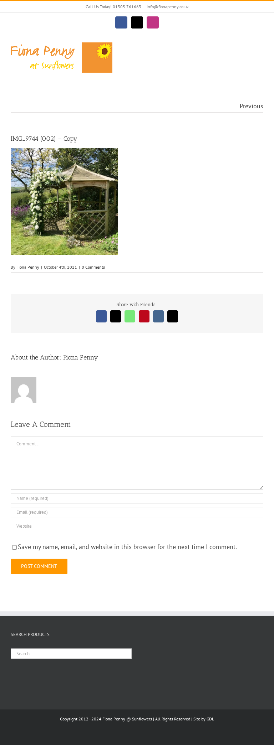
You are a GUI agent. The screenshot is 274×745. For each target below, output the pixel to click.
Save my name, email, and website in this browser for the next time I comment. (127, 547)
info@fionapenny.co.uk (168, 6)
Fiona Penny (27, 267)
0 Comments (93, 267)
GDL (210, 718)
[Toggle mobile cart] (247, 46)
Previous (251, 106)
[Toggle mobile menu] (260, 46)
